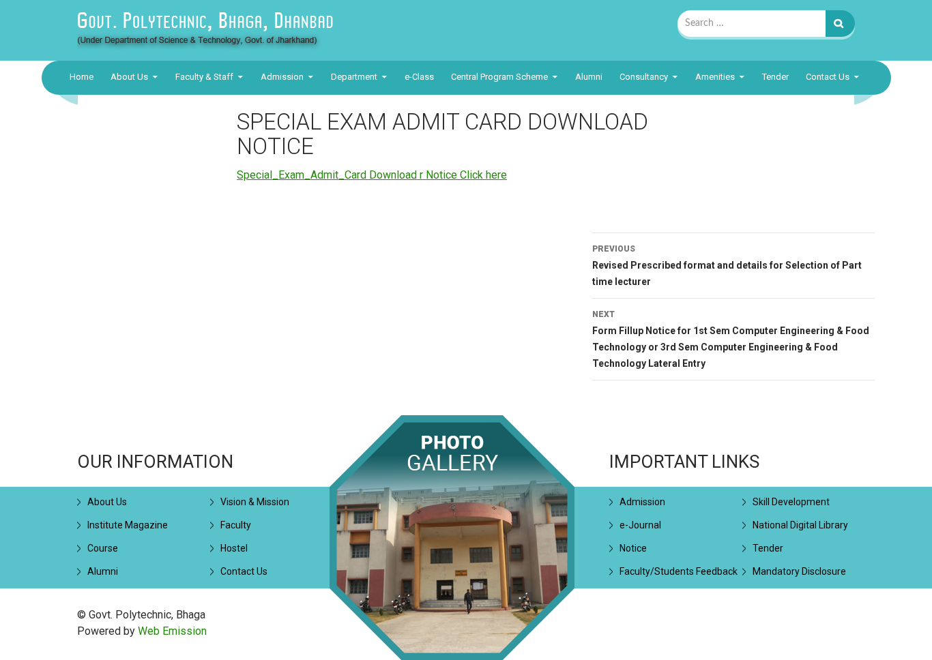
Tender (775, 77)
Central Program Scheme (499, 77)
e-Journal (640, 525)
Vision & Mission (254, 501)
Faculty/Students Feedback (679, 571)
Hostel (234, 548)
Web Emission (172, 631)
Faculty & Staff (204, 77)
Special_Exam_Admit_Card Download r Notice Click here (372, 174)
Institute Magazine (127, 525)
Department (354, 77)
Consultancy (644, 77)
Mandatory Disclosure (799, 571)
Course (102, 548)
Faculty (235, 525)
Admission (282, 77)
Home (81, 77)
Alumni (588, 77)
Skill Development (791, 501)
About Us (129, 77)
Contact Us (827, 77)
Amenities (715, 77)
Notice (633, 548)
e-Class (419, 77)
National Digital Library (800, 525)
